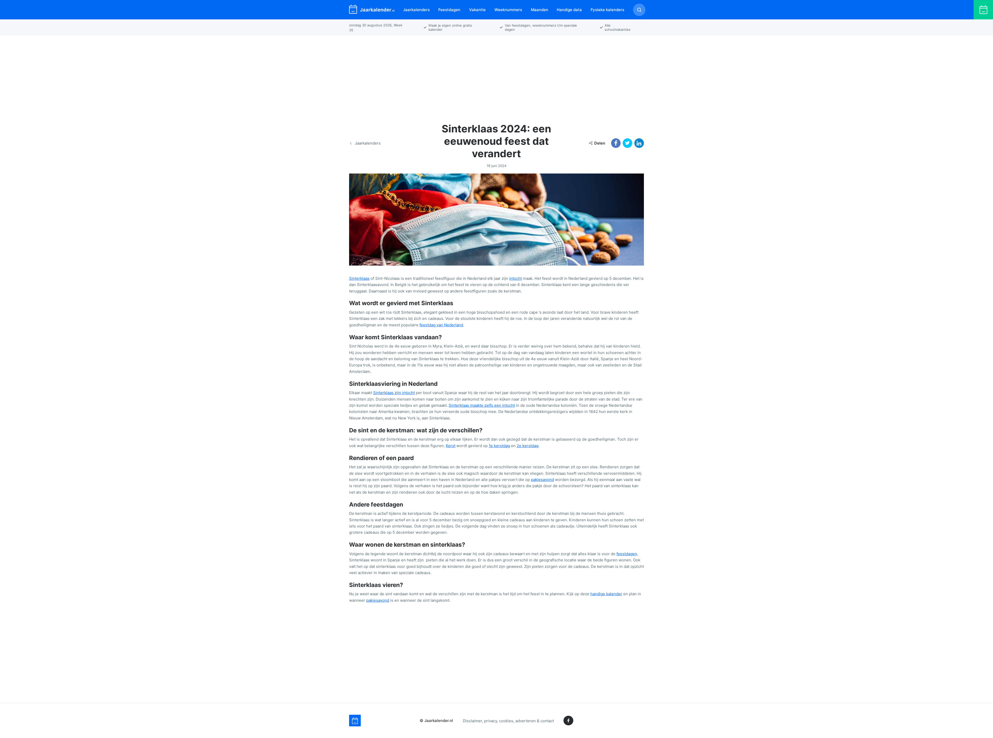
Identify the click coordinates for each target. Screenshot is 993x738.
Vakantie (477, 9)
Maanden (539, 9)
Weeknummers (508, 9)
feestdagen (626, 553)
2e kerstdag (527, 445)
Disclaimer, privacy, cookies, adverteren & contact (508, 720)
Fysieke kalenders (607, 9)
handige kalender (606, 593)
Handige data (569, 9)
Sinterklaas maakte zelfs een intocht (482, 405)
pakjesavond (542, 479)
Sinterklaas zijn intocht (394, 392)
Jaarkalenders (416, 9)
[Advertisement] (496, 76)
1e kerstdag (499, 445)
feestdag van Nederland (441, 324)
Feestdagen (449, 9)
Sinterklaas (359, 278)
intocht (515, 278)
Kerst (450, 445)
